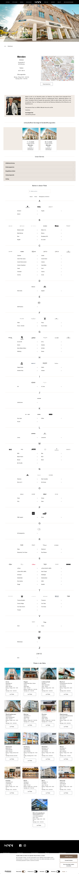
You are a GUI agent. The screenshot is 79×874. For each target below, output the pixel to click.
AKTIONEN (8, 2)
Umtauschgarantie (10, 175)
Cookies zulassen (69, 856)
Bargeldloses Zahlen (10, 171)
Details (63, 871)
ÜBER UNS (46, 2)
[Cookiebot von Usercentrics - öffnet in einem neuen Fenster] (8, 872)
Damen (31, 196)
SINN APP (59, 2)
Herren (35, 196)
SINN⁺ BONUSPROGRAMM (68, 2)
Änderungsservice (10, 167)
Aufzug (7, 179)
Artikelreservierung (10, 163)
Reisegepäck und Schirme (44, 196)
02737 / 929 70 (21, 70)
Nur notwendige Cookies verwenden (68, 865)
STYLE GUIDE (14, 2)
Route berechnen (46, 84)
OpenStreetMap (67, 76)
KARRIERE (53, 2)
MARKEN (21, 2)
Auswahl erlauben (69, 860)
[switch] (35, 872)
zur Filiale (12, 694)
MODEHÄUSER (29, 2)
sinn (5, 46)
